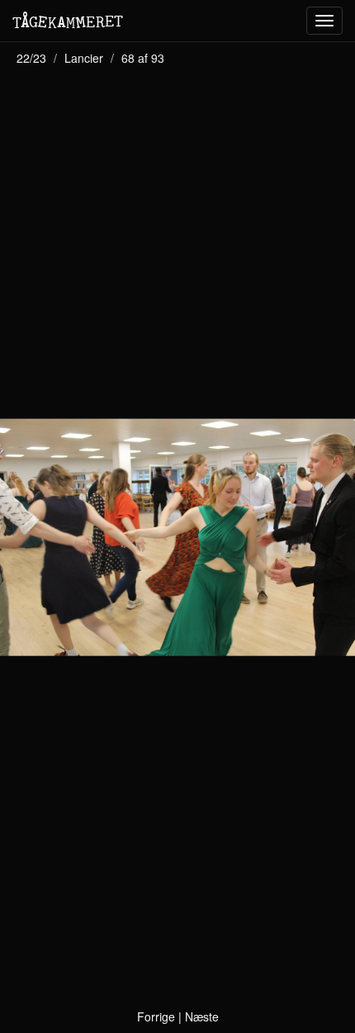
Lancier (83, 58)
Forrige (156, 1016)
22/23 (31, 58)
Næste (202, 1016)
